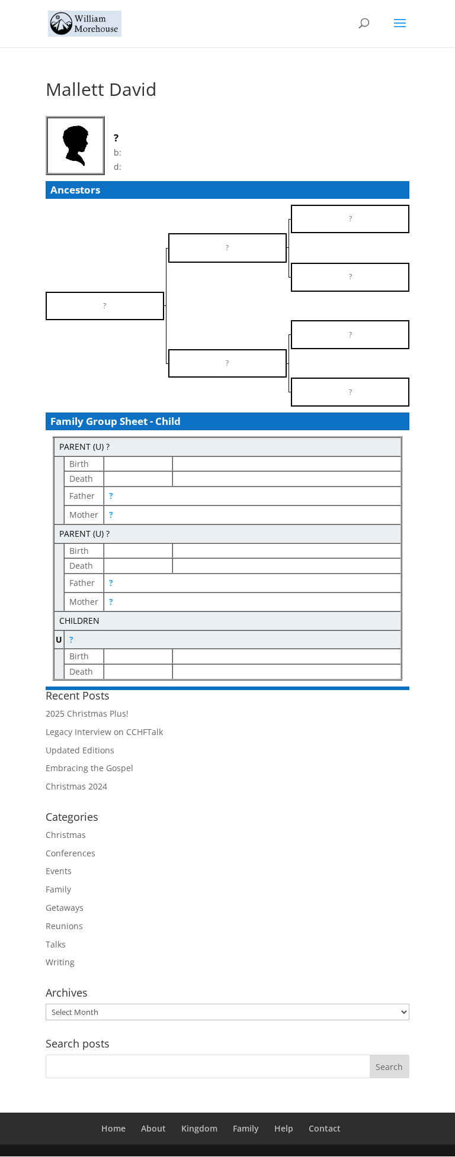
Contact (325, 1128)
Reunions (64, 926)
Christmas (66, 834)
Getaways (65, 907)
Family (58, 889)
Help (283, 1128)
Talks (56, 944)
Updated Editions (80, 750)
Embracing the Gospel (89, 768)
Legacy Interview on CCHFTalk (104, 731)
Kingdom (199, 1128)
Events (59, 870)
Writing (60, 962)
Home (113, 1128)
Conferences (70, 853)
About (153, 1128)
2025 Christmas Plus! (87, 713)
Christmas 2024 (76, 786)
